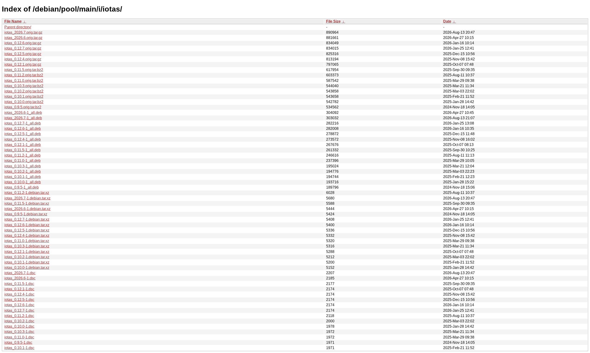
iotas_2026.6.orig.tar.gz (23, 38)
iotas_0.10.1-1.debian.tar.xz (26, 262)
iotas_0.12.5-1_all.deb (22, 134)
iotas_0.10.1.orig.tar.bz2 (23, 96)
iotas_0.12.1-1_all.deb (22, 145)
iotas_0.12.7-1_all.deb (22, 123)
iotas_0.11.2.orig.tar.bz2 (23, 75)
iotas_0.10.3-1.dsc (19, 332)
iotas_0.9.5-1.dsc (18, 342)
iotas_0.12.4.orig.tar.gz (22, 59)
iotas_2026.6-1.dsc (19, 278)
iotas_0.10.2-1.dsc (19, 321)
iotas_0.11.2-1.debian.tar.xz (26, 193)
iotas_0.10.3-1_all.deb (22, 166)
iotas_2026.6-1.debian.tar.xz (27, 209)
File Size (333, 21)
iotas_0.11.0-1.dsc (19, 337)
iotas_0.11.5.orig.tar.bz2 (23, 70)
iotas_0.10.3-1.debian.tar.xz (26, 246)
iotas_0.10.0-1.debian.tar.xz (26, 268)
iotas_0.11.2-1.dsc (19, 316)
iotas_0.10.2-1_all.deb (22, 171)
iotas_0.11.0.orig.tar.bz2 (23, 81)
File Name (13, 21)
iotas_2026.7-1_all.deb (23, 118)
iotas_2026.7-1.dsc (19, 273)
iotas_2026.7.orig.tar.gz (23, 32)
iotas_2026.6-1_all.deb (23, 113)
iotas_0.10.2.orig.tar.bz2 (23, 91)
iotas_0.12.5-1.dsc (19, 300)
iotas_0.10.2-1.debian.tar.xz (26, 257)
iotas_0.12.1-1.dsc (19, 289)
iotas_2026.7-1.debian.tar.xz (27, 198)
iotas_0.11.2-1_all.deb (22, 155)
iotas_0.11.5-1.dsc (19, 284)
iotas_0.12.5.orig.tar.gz (22, 54)
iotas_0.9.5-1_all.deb (21, 187)
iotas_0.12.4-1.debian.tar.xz (26, 235)
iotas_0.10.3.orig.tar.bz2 (23, 86)
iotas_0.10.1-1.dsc (19, 348)
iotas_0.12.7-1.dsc (19, 310)
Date (447, 21)
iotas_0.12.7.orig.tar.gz (22, 48)
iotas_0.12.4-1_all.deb (22, 139)
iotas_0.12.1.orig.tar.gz (22, 64)
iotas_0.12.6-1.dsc (19, 305)
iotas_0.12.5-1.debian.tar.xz (26, 230)
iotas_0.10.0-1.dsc (19, 326)
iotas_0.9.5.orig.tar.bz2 (22, 107)
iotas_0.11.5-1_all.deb (22, 150)
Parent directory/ (17, 27)
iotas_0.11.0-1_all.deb (22, 161)
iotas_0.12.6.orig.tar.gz (22, 43)
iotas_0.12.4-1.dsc (19, 294)
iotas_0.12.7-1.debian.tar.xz (26, 219)
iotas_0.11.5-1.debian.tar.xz (26, 203)
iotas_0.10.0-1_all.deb (22, 182)
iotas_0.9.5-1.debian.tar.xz (25, 214)
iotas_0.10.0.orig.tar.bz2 (23, 102)
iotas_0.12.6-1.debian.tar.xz (26, 225)
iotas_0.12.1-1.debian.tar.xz (26, 252)
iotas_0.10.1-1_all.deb (22, 177)
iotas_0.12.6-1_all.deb (22, 129)
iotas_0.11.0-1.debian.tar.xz (26, 241)
